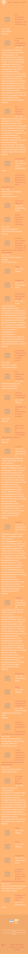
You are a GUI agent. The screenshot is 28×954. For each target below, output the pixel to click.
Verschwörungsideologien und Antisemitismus (20, 703)
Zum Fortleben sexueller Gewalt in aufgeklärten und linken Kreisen (20, 355)
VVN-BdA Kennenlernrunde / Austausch (20, 395)
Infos (9, 2)
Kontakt (23, 2)
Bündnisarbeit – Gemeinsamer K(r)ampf (20, 296)
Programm (16, 2)
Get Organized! (20, 159)
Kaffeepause (19, 674)
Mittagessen (19, 280)
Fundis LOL (18, 447)
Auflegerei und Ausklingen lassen (20, 897)
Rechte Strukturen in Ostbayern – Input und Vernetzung (19, 219)
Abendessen (19, 856)
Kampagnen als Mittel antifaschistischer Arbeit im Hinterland (20, 411)
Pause (17, 267)
